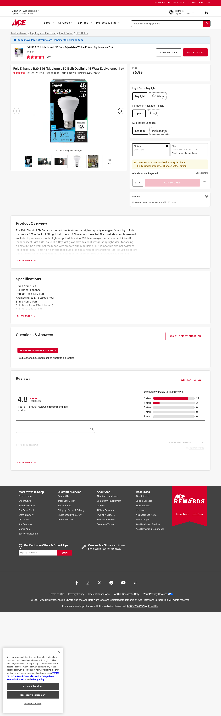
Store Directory (26, 515)
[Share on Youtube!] (123, 582)
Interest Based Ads (99, 594)
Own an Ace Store (106, 515)
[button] (171, 23)
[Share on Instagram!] (87, 582)
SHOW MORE (24, 260)
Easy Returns (64, 505)
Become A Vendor (106, 524)
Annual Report (143, 519)
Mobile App (24, 529)
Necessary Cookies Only (32, 695)
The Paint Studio (27, 510)
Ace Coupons (25, 524)
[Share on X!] (99, 582)
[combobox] (188, 442)
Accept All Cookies (33, 686)
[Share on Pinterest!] (111, 582)
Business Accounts (176, 2)
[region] (33, 680)
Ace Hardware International (150, 529)
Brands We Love (27, 505)
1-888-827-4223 (136, 606)
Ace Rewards (159, 2)
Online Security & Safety (70, 515)
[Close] (59, 652)
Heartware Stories (106, 519)
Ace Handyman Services (148, 524)
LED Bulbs (82, 33)
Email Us (153, 606)
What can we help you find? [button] (148, 23)
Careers (101, 505)
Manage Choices (32, 703)
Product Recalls (65, 519)
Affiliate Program (105, 510)
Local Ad (192, 2)
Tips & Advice (142, 496)
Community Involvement (109, 501)
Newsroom (141, 510)
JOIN (64, 552)
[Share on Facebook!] (76, 582)
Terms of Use (56, 594)
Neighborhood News (146, 515)
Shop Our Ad (25, 501)
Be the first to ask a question (38, 350)
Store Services (143, 505)
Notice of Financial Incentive (28, 676)
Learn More (182, 514)
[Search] (206, 23)
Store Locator (204, 2)
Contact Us (63, 496)
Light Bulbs (66, 33)
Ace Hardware (19, 33)
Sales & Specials (144, 501)
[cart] (207, 12)
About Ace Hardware (107, 496)
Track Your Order (66, 501)
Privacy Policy (76, 594)
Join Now (197, 514)
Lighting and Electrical (43, 33)
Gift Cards (24, 519)
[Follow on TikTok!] (136, 582)
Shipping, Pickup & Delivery (71, 510)
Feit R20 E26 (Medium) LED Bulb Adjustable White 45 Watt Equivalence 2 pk (70, 47)
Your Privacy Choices (155, 594)
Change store (202, 173)
